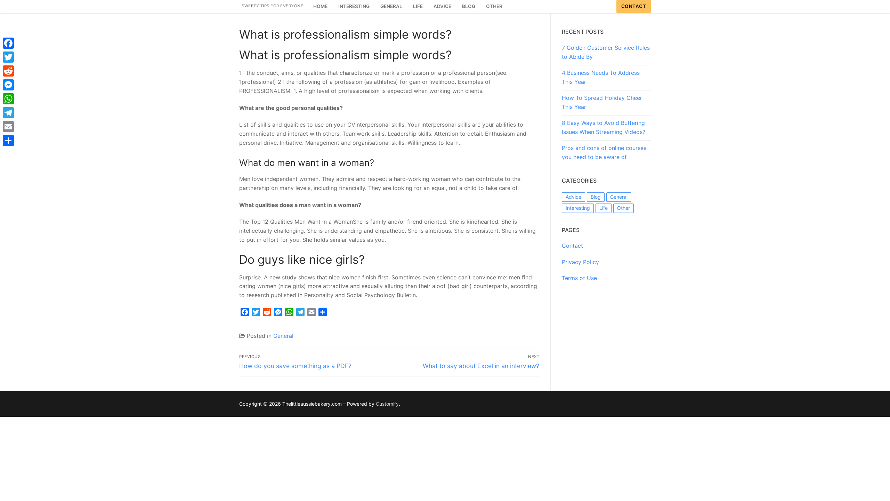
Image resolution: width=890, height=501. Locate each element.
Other (623, 208)
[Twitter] (8, 57)
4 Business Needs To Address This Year (601, 77)
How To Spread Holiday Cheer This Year (602, 102)
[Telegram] (8, 113)
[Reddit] (8, 71)
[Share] (8, 141)
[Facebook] (8, 43)
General (283, 335)
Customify (387, 404)
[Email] (8, 127)
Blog (596, 197)
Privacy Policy (580, 262)
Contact (633, 6)
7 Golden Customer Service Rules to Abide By (606, 52)
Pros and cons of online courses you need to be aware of (604, 152)
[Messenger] (8, 85)
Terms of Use (579, 278)
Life (603, 208)
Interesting (578, 208)
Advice (573, 197)
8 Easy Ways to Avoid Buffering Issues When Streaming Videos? (603, 127)
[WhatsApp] (8, 99)
